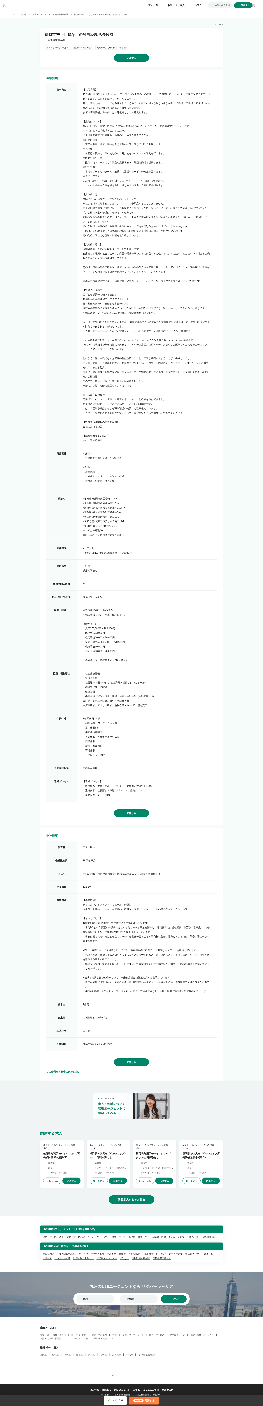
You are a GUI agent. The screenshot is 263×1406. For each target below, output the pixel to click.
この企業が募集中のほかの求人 (63, 1072)
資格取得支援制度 (141, 1258)
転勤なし (124, 1258)
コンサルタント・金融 (77, 1338)
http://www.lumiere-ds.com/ (97, 1044)
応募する (131, 58)
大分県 (91, 1354)
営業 (114, 1335)
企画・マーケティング (133, 1335)
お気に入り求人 (176, 5)
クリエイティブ (177, 1335)
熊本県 (79, 1354)
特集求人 (106, 1389)
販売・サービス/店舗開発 (202, 1237)
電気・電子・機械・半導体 (53, 1335)
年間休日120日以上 (66, 1254)
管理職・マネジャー (106, 1258)
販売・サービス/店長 (53, 1237)
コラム (198, 5)
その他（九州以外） (148, 1354)
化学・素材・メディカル (202, 1335)
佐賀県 (55, 1354)
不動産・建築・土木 (103, 1338)
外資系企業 (207, 1254)
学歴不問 (111, 1254)
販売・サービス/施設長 (123, 1237)
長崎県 (67, 1354)
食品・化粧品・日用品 (50, 1338)
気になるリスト (122, 1389)
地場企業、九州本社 (83, 1258)
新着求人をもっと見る (131, 1199)
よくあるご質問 (151, 1389)
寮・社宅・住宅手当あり (91, 1254)
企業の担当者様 (222, 5)
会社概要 (104, 1395)
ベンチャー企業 (62, 1258)
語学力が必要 (175, 1254)
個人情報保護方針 (122, 1395)
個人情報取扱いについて (148, 1395)
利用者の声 (167, 1389)
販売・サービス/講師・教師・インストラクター (162, 1237)
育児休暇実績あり (162, 1258)
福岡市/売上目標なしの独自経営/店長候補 (79, 34)
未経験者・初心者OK (155, 1254)
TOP (13, 14)
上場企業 (47, 1258)
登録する (245, 5)
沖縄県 (129, 1354)
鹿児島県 (116, 1354)
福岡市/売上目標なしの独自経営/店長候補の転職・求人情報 (100, 14)
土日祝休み (48, 1254)
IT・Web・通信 (78, 1335)
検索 (176, 1298)
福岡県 (24, 14)
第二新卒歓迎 (192, 1254)
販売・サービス (39, 14)
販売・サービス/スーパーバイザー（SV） (88, 1237)
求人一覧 (153, 5)
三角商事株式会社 (60, 14)
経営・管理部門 (99, 1335)
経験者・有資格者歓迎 (130, 1254)
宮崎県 (103, 1354)
